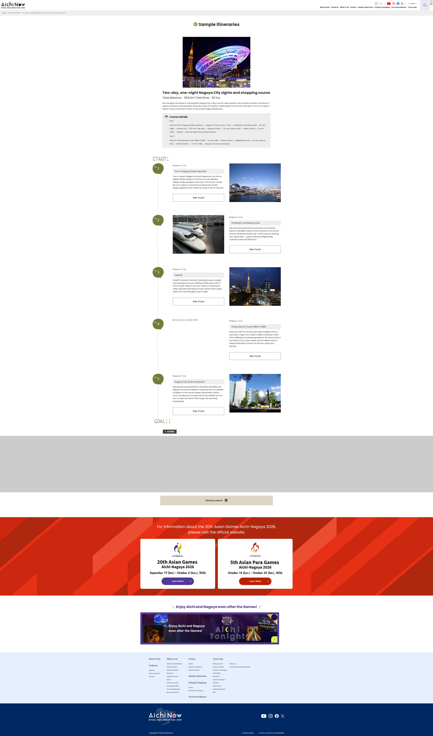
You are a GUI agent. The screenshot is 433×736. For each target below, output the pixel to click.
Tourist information (219, 680)
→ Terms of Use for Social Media (270, 733)
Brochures (216, 676)
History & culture (172, 667)
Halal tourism (217, 686)
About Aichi (325, 7)
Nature (169, 680)
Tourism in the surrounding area (239, 667)
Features (335, 7)
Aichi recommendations (174, 664)
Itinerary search (214, 500)
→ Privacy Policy (247, 733)
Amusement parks (173, 686)
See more (198, 197)
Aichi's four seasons (195, 667)
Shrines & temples (172, 670)
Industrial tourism (172, 676)
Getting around (217, 664)
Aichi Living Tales (154, 673)
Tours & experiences (173, 689)
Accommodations (398, 7)
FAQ (214, 692)
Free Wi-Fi (216, 683)
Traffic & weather (218, 667)
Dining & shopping (382, 7)
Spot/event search (173, 692)
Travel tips (412, 7)
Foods (191, 687)
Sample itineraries (365, 7)
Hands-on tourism (172, 683)
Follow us (232, 664)
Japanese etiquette (219, 689)
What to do (344, 7)
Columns (152, 676)
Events (353, 7)
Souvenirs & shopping (196, 690)
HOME (4, 13)
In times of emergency (220, 670)
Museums (170, 673)
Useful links (216, 673)
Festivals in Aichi (194, 670)
